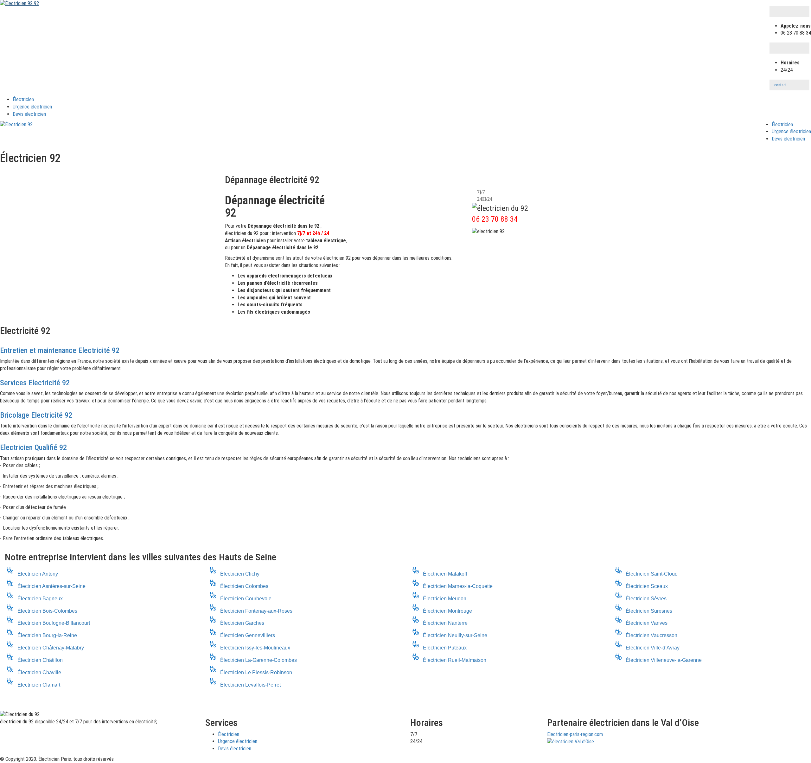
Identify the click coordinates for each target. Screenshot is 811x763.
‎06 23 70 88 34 (495, 219)
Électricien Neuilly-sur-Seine (455, 635)
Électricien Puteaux (445, 647)
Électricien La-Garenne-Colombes (258, 660)
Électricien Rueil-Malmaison (454, 660)
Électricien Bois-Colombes (47, 611)
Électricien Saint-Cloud (652, 574)
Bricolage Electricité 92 (36, 415)
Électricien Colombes (244, 586)
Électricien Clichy (239, 574)
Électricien (23, 99)
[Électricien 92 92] (19, 3)
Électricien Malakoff (445, 574)
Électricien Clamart (38, 685)
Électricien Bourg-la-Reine (47, 635)
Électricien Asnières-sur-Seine (51, 586)
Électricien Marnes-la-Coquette (458, 586)
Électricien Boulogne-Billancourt (53, 623)
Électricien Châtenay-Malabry (50, 647)
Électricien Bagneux (40, 598)
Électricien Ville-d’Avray (653, 647)
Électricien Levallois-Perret (250, 685)
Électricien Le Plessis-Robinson (256, 672)
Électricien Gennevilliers (247, 635)
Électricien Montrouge (447, 611)
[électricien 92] (16, 124)
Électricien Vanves (646, 623)
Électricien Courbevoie (245, 598)
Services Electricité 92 (35, 382)
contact (780, 84)
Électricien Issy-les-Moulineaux (255, 647)
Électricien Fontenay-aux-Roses (256, 611)
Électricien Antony (37, 574)
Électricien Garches (242, 623)
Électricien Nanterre (445, 623)
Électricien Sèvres (646, 598)
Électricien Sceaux (647, 586)
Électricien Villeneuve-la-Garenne (664, 660)
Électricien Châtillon (40, 660)
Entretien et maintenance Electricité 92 (59, 350)
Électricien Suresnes (649, 611)
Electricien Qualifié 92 (33, 447)
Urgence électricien (32, 107)
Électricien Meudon (444, 598)
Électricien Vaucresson (651, 635)
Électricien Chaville (39, 672)
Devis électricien (29, 114)
